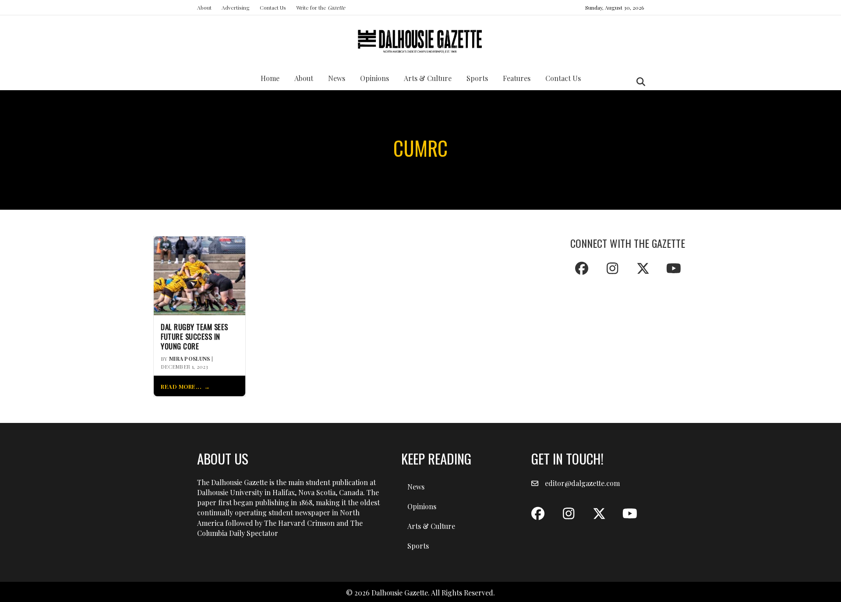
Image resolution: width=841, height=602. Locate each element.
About (204, 7)
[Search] (638, 82)
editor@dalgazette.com (582, 483)
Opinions (374, 78)
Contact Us (273, 7)
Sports (477, 78)
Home (270, 78)
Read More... (181, 386)
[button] (582, 268)
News (336, 78)
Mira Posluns (189, 358)
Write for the (320, 7)
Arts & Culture (428, 78)
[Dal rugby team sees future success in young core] (199, 274)
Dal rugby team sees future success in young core (194, 336)
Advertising (236, 7)
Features (516, 78)
